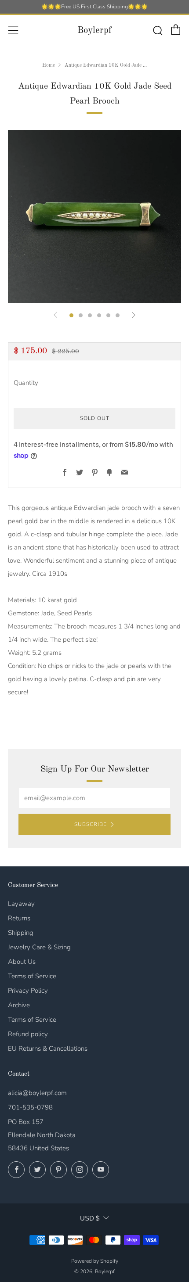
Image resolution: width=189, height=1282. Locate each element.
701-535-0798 (30, 1107)
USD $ (89, 1218)
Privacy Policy (28, 990)
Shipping (20, 932)
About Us (22, 961)
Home (48, 65)
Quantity (26, 382)
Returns (19, 918)
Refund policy (28, 1034)
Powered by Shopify (94, 1260)
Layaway (21, 903)
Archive (19, 1005)
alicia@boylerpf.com (37, 1092)
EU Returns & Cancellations (47, 1048)
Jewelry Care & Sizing (39, 947)
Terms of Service (32, 976)
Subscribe (90, 824)
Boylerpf (94, 30)
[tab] (71, 315)
